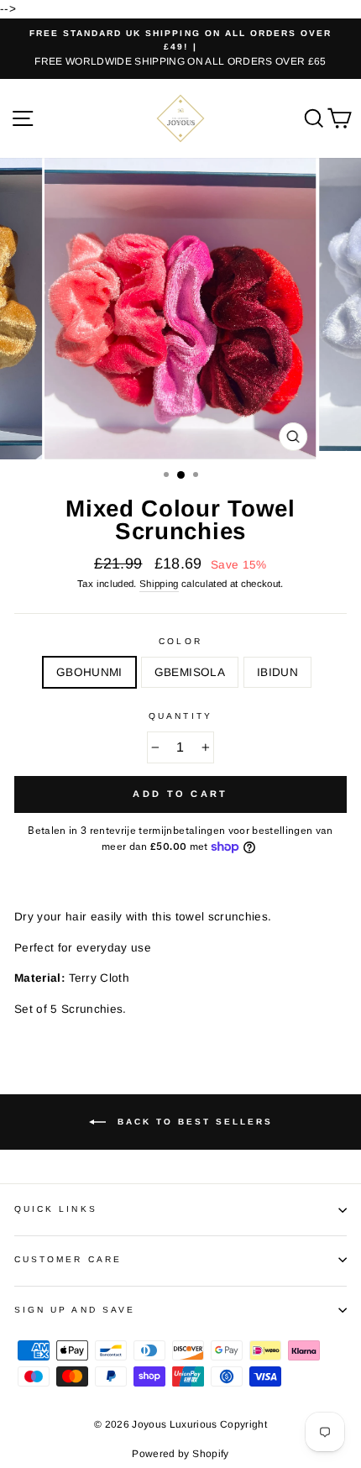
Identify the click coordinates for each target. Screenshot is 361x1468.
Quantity (180, 716)
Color (180, 641)
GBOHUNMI (89, 672)
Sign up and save (74, 1309)
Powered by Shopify (180, 1454)
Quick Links (55, 1209)
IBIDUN (277, 672)
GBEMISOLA (189, 672)
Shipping (159, 584)
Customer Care (68, 1259)
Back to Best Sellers (192, 1121)
